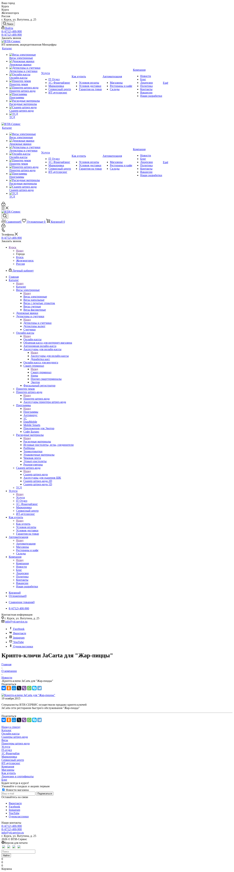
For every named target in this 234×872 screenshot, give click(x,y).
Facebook (18, 628)
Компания (22, 563)
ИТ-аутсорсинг (10, 763)
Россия (20, 263)
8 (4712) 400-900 (11, 31)
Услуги (20, 497)
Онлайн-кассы (32, 339)
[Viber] (24, 688)
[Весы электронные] (24, 54)
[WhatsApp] (29, 688)
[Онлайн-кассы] (24, 74)
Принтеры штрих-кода (15, 743)
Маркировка (9, 756)
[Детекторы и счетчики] (24, 68)
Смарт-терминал (41, 372)
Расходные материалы (37, 441)
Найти (6, 855)
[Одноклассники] (9, 688)
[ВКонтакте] (3, 688)
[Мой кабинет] (3, 204)
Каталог (21, 286)
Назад (19, 250)
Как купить (23, 523)
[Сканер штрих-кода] (24, 107)
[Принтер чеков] (24, 81)
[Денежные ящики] (24, 61)
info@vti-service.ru (16, 621)
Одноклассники (23, 646)
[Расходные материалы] (24, 100)
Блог (4, 779)
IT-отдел (6, 750)
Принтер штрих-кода (36, 398)
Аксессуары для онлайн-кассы (50, 355)
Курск (20, 257)
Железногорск (25, 260)
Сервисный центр (12, 759)
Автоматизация (25, 543)
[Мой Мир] (14, 688)
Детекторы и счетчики (37, 322)
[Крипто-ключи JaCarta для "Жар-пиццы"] (28, 695)
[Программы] (24, 94)
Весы (4, 740)
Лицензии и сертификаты (17, 776)
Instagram (18, 637)
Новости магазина (17, 789)
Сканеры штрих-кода (14, 736)
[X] (19, 688)
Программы (30, 411)
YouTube (18, 642)
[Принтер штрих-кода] (24, 87)
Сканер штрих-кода (35, 474)
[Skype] (34, 688)
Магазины (7, 769)
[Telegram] (39, 688)
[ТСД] (24, 114)
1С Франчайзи (10, 753)
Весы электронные (35, 296)
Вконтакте (19, 633)
